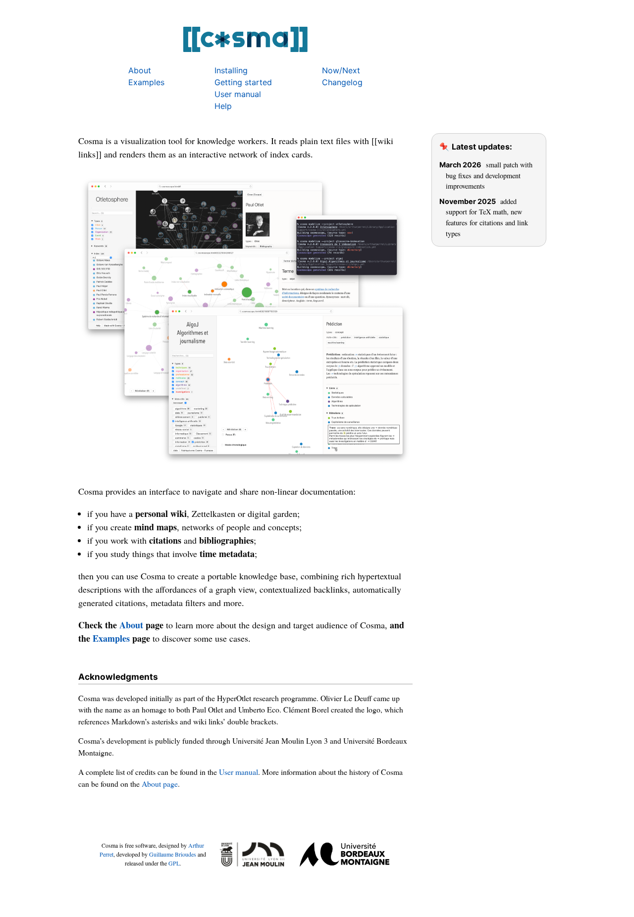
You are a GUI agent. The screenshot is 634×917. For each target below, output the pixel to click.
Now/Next (341, 70)
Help (223, 106)
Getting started (243, 82)
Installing (231, 70)
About (139, 70)
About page (160, 783)
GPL (174, 863)
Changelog (342, 82)
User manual (237, 94)
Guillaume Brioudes (172, 854)
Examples (146, 82)
